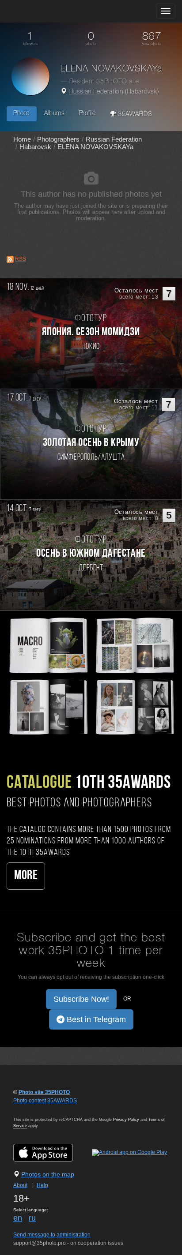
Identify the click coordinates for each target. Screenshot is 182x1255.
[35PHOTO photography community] (41, 11)
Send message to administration (52, 1235)
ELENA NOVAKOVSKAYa (95, 146)
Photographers (58, 139)
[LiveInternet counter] (32, 1109)
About (20, 1185)
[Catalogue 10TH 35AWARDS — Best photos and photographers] (91, 675)
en (17, 1218)
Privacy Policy (126, 1119)
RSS (20, 259)
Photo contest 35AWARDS (45, 1101)
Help (42, 1185)
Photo (21, 113)
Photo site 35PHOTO (44, 1092)
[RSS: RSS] (10, 259)
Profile (87, 113)
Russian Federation (96, 92)
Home (22, 139)
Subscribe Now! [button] (81, 999)
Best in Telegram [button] (95, 1019)
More (26, 876)
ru (32, 1218)
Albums (54, 113)
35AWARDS (134, 114)
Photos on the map (47, 1174)
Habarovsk (142, 92)
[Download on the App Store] (52, 1152)
